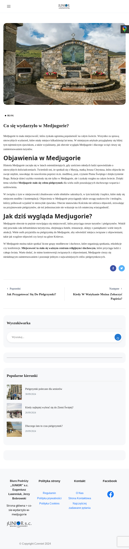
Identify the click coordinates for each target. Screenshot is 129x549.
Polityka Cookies (49, 503)
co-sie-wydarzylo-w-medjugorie (20, 510)
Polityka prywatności (49, 498)
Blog (10, 115)
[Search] (118, 337)
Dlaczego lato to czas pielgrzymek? (44, 425)
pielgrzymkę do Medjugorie (55, 232)
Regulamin (49, 493)
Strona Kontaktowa (79, 498)
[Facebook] (110, 494)
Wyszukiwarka (18, 323)
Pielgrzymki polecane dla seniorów (43, 388)
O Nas (79, 493)
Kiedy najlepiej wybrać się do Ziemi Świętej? (49, 407)
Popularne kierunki (22, 376)
